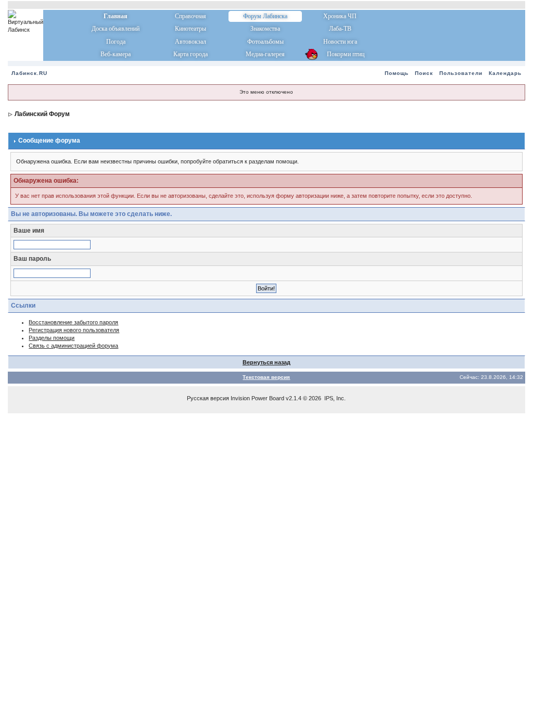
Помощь (397, 73)
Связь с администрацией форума (73, 345)
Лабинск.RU (29, 73)
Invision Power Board (257, 398)
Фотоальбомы (265, 41)
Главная (116, 16)
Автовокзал (190, 41)
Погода (115, 41)
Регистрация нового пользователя (74, 330)
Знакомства (265, 28)
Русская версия (208, 398)
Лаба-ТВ (340, 28)
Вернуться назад (266, 362)
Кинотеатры (190, 28)
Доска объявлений (115, 28)
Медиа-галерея (265, 54)
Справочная (190, 16)
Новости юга (340, 41)
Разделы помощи (51, 338)
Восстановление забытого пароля (73, 322)
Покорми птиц (340, 54)
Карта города (190, 54)
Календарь (505, 73)
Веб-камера (115, 54)
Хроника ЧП (340, 16)
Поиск (424, 73)
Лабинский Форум (42, 114)
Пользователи (461, 73)
